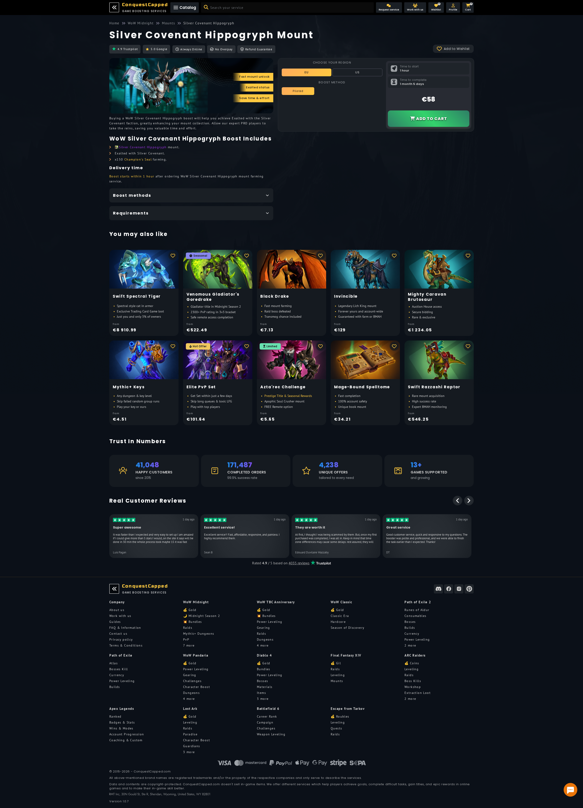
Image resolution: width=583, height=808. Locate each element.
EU (306, 72)
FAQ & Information (125, 628)
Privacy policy (121, 639)
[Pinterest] (469, 588)
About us (116, 610)
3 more (262, 699)
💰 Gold (189, 610)
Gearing (263, 628)
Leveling (338, 675)
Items (261, 693)
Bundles (263, 669)
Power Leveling (269, 622)
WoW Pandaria (195, 655)
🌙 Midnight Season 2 (201, 616)
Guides (115, 622)
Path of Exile (121, 655)
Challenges (192, 681)
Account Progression (126, 734)
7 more (188, 645)
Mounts (337, 681)
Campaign (265, 722)
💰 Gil (336, 663)
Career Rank (267, 716)
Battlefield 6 (268, 708)
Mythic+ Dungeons (198, 634)
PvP (186, 639)
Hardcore (338, 622)
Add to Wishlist (457, 48)
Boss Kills (412, 681)
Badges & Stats (122, 722)
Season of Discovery (348, 628)
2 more (410, 645)
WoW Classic (342, 602)
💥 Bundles (192, 622)
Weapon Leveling (271, 734)
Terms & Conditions (126, 645)
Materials (265, 687)
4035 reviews (299, 563)
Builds (409, 628)
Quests (336, 728)
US (357, 72)
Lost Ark (190, 708)
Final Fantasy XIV (346, 655)
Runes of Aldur (417, 610)
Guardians (191, 746)
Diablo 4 (264, 655)
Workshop (412, 687)
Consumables (415, 616)
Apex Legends (121, 708)
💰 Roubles (340, 716)
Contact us (118, 634)
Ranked (115, 716)
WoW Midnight (196, 602)
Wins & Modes (121, 728)
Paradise (190, 734)
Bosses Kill (118, 669)
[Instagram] (458, 588)
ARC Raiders (415, 655)
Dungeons (265, 639)
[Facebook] (448, 588)
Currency (411, 634)
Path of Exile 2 (417, 602)
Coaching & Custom (126, 740)
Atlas (113, 663)
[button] (453, 7)
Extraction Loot (417, 693)
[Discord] (438, 588)
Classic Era (340, 616)
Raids (187, 628)
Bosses (410, 622)
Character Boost (196, 687)
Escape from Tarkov (348, 708)
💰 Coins (411, 663)
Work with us (120, 616)
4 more (262, 645)
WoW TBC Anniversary (276, 602)
